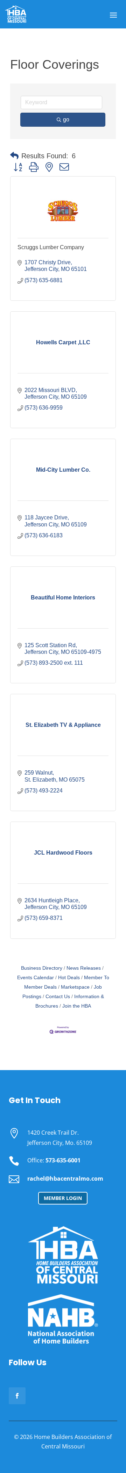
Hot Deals (69, 977)
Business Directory (41, 968)
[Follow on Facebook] (17, 1395)
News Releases (83, 968)
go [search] (66, 119)
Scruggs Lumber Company (51, 247)
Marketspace (75, 987)
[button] (14, 156)
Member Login (63, 1198)
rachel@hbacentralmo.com (65, 1178)
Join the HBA (76, 1006)
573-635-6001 (63, 1160)
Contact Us (58, 996)
